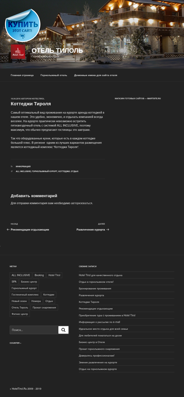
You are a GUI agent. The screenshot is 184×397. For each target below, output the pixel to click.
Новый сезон (19, 301)
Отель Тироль (20, 307)
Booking (39, 275)
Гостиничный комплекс (25, 294)
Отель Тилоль (57, 50)
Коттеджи (64, 171)
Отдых (74, 171)
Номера (36, 301)
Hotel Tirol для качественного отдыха (100, 275)
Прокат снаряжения (44, 307)
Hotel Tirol (54, 275)
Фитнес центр (20, 314)
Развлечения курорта (91, 295)
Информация (23, 166)
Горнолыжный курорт (44, 171)
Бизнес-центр (29, 281)
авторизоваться (81, 203)
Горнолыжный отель (54, 75)
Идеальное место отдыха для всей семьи (103, 328)
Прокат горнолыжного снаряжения (99, 349)
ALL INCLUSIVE (23, 171)
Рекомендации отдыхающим (96, 308)
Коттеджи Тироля (89, 302)
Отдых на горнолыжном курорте (98, 369)
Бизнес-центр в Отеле (92, 342)
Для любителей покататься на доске (100, 335)
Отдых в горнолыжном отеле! (96, 281)
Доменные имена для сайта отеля (95, 75)
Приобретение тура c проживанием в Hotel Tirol (107, 315)
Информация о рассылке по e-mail (99, 322)
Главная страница (22, 75)
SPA (14, 281)
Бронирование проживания (95, 288)
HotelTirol (38, 98)
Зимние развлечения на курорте (98, 362)
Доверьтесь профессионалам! (96, 355)
